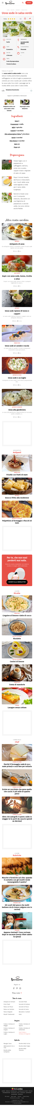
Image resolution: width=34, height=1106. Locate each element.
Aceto (13, 137)
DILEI (18, 1092)
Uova (16, 121)
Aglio (13, 127)
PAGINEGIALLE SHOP (23, 1091)
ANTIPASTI (18, 10)
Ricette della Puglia (24, 1046)
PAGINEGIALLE (14, 1091)
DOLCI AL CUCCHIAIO (17, 636)
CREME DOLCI (17, 682)
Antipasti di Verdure (9, 1002)
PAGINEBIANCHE (6, 1092)
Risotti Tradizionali (9, 1014)
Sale (15, 144)
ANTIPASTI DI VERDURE (17, 407)
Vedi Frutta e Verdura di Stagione (24, 1033)
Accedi (29, 2)
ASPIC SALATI (17, 273)
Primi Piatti (7, 1004)
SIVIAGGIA (22, 1092)
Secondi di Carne (24, 1009)
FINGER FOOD (24, 10)
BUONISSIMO (14, 1094)
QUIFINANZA (28, 1092)
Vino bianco (13, 141)
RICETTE (12, 10)
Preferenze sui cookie (15, 1097)
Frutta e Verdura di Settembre (24, 1029)
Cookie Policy (26, 1096)
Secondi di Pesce (24, 1007)
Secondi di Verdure (24, 1004)
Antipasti (17, 452)
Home (8, 10)
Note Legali (13, 1096)
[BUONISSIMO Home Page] (10, 3)
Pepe (15, 147)
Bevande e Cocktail (24, 1012)
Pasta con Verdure (9, 1009)
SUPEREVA (20, 1094)
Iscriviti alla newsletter (17, 582)
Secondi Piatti (23, 1002)
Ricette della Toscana (22, 1049)
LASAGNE (17, 705)
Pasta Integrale (8, 1012)
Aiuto (23, 1097)
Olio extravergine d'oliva (13, 134)
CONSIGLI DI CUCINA (17, 762)
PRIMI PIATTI (17, 613)
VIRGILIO (8, 1091)
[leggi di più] (31, 91)
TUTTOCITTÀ (14, 1092)
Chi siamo (7, 1096)
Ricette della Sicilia (24, 1043)
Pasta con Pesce (8, 1007)
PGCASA (30, 1091)
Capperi (13, 131)
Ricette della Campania (7, 1051)
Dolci (20, 1014)
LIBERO (3, 1091)
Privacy (19, 1096)
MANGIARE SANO (17, 902)
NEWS (17, 875)
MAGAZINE (17, 930)
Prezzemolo (14, 124)
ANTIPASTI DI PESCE (17, 375)
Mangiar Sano (8, 1043)
